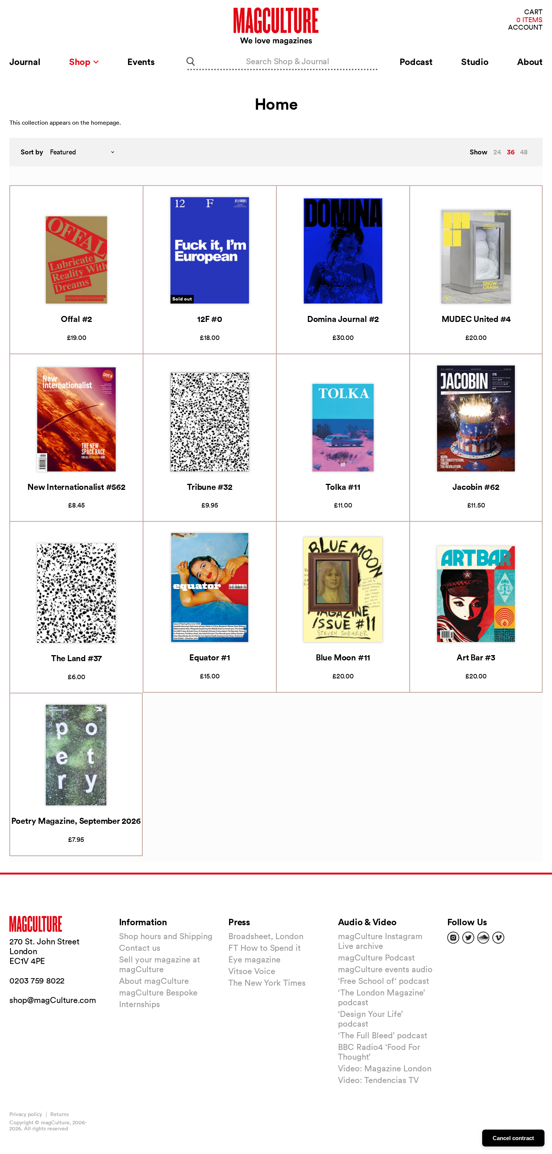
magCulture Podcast (376, 957)
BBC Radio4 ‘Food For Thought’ (379, 1052)
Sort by (32, 152)
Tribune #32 (209, 486)
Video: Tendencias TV (378, 1080)
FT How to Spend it (264, 948)
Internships (139, 1004)
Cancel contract (513, 1138)
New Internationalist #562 (76, 486)
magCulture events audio (385, 969)
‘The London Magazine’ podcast (381, 997)
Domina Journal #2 (343, 318)
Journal (24, 61)
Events (141, 61)
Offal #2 (76, 318)
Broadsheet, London (265, 936)
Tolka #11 (343, 486)
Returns (59, 1114)
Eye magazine (254, 959)
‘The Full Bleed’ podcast (382, 1035)
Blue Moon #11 (343, 657)
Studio (475, 61)
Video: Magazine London (384, 1068)
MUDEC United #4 (476, 318)
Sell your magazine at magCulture (159, 964)
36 (510, 151)
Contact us (139, 948)
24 (497, 152)
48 (524, 152)
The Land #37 (76, 658)
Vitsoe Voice (251, 971)
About (530, 61)
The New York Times (267, 983)
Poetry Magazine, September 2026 (75, 820)
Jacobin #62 (475, 486)
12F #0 (209, 318)
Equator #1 (209, 657)
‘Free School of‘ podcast (383, 981)
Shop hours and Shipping (166, 936)
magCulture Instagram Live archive (380, 941)
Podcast (416, 61)
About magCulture (154, 981)
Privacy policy (25, 1114)
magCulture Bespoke (158, 992)
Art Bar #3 (476, 657)
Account (525, 28)
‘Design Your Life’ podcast (370, 1019)
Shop (81, 61)
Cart (533, 12)
